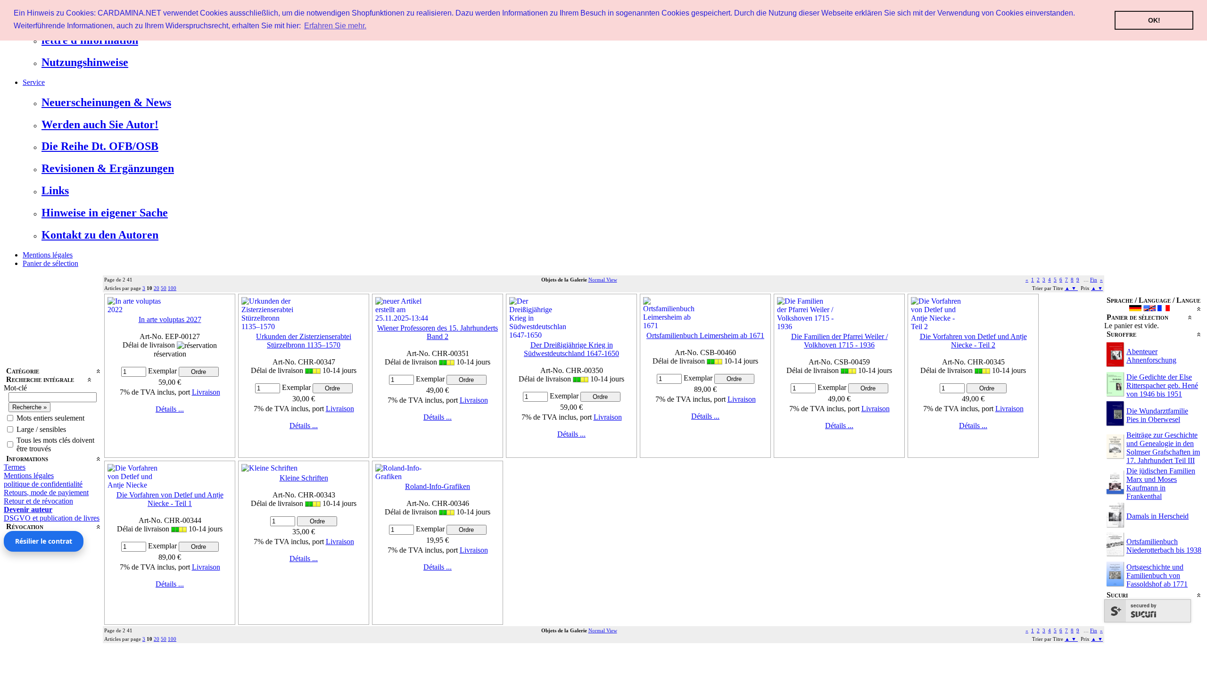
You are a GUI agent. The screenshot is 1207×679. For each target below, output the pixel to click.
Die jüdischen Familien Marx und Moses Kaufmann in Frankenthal (1160, 483)
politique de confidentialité (43, 484)
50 (163, 288)
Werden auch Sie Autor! (99, 124)
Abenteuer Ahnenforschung (1151, 356)
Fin (1093, 279)
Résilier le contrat (43, 541)
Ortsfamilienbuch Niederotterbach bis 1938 (1163, 546)
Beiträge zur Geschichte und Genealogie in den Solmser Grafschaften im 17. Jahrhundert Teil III (1163, 447)
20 (156, 288)
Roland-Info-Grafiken (437, 486)
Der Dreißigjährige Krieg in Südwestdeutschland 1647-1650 (571, 349)
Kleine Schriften (304, 478)
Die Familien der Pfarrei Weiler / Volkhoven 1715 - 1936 (839, 340)
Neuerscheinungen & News (106, 102)
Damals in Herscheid (1157, 516)
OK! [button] (1154, 20)
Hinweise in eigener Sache (104, 213)
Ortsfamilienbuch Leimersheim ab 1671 (705, 335)
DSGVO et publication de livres (51, 518)
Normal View (602, 279)
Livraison (206, 392)
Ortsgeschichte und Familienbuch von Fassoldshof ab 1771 (1157, 575)
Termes (14, 467)
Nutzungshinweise (84, 62)
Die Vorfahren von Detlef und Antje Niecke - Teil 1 (169, 499)
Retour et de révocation (38, 501)
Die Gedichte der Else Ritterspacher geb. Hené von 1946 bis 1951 (1162, 385)
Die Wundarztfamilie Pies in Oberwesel (1157, 415)
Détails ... (170, 409)
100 (172, 288)
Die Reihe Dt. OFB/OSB (99, 146)
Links (55, 190)
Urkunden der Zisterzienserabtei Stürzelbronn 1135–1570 (303, 340)
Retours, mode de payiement (46, 493)
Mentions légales (48, 255)
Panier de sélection (50, 263)
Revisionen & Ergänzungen (107, 168)
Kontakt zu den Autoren (99, 235)
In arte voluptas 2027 (170, 319)
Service (34, 82)
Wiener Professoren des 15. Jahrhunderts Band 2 (437, 332)
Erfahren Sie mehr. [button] (335, 26)
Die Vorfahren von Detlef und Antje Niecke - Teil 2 (973, 340)
